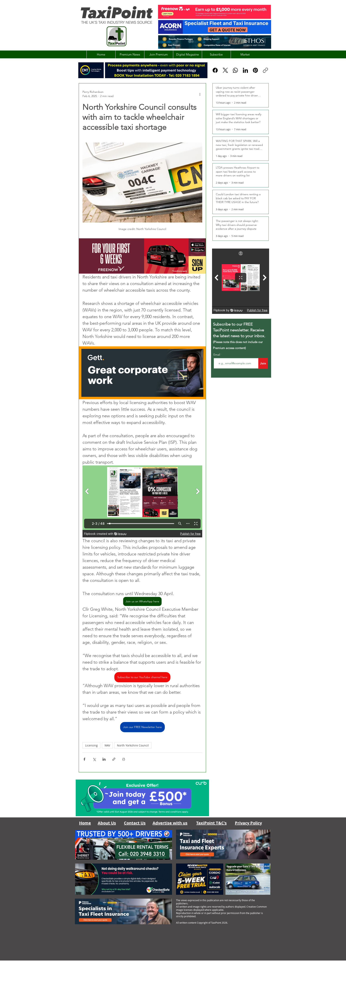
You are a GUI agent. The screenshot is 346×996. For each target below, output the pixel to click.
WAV (107, 745)
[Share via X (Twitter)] (94, 759)
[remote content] (142, 501)
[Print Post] (124, 759)
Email (217, 354)
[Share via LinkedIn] (104, 759)
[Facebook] (215, 70)
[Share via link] (114, 759)
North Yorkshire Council (133, 745)
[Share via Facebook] (84, 759)
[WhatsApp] (235, 70)
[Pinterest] (255, 70)
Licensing (91, 745)
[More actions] (199, 94)
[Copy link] (265, 70)
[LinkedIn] (245, 70)
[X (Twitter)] (225, 70)
